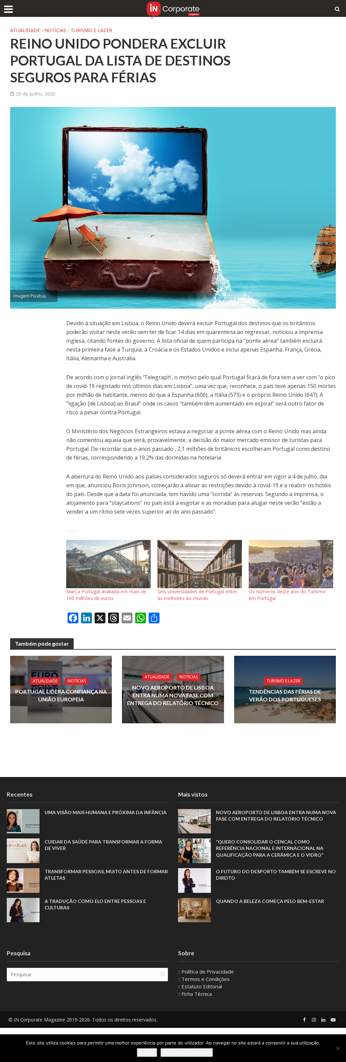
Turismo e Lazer (91, 30)
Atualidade (25, 30)
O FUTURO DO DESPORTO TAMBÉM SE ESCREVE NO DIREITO (276, 875)
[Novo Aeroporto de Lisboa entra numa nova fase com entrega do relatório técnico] (194, 820)
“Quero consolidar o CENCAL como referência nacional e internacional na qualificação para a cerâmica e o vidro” (269, 848)
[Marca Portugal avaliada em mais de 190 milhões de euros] (108, 564)
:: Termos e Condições (204, 979)
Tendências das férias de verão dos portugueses (285, 695)
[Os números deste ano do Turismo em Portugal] (291, 564)
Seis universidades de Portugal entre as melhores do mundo (197, 594)
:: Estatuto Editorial (200, 986)
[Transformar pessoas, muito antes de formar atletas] (23, 879)
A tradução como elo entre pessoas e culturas (95, 904)
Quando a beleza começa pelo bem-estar (270, 901)
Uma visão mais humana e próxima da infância (106, 812)
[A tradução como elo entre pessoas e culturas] (23, 909)
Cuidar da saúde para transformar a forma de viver (103, 845)
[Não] (337, 1048)
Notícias (55, 30)
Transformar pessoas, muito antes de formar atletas (106, 875)
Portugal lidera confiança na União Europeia (61, 695)
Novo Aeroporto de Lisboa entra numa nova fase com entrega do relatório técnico (173, 695)
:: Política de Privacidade (206, 971)
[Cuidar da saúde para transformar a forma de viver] (23, 850)
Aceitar (147, 1052)
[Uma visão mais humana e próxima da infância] (23, 820)
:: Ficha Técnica (195, 993)
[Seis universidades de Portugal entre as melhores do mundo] (199, 564)
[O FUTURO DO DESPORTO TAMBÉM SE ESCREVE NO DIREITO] (194, 879)
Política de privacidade (186, 1052)
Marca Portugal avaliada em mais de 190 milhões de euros (106, 594)
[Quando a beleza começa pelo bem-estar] (194, 909)
